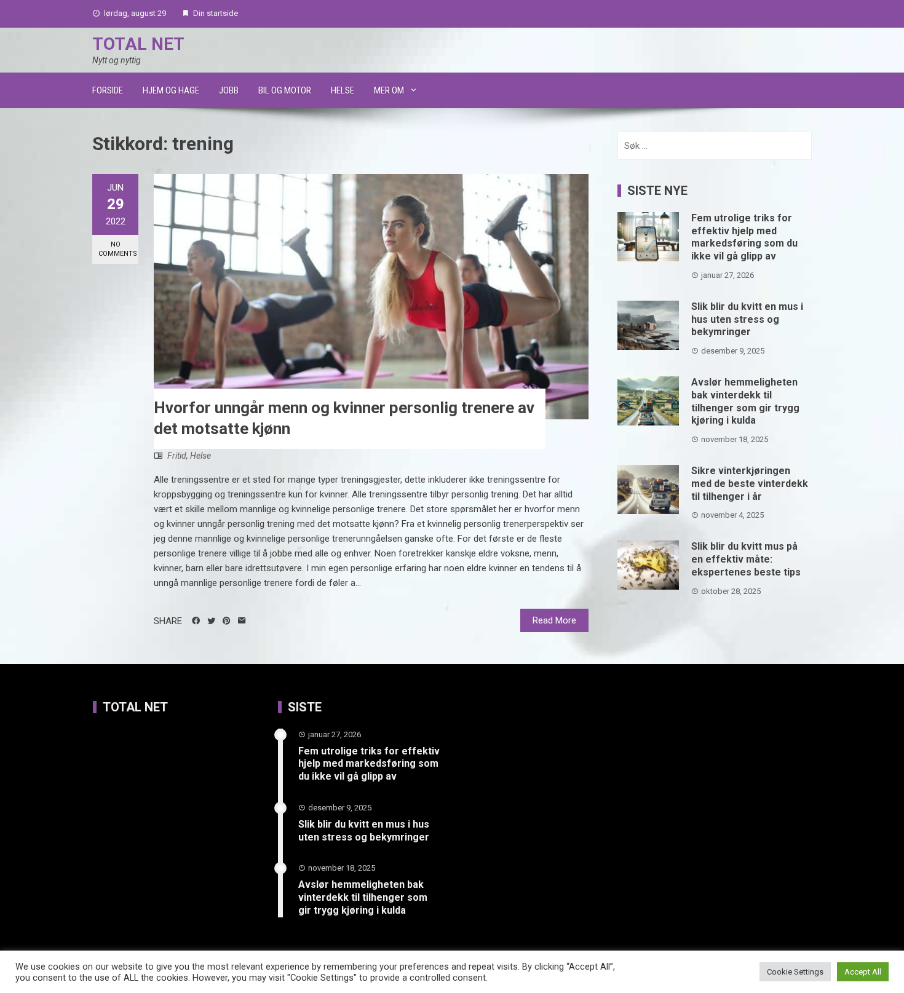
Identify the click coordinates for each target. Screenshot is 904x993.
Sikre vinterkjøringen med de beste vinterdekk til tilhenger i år (749, 483)
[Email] (242, 621)
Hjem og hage (171, 90)
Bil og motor (284, 90)
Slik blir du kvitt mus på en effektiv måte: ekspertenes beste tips (746, 559)
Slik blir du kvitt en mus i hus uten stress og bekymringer (747, 319)
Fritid (176, 456)
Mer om (389, 90)
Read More (554, 620)
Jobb (229, 90)
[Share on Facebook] (196, 621)
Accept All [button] (862, 971)
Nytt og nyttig (116, 60)
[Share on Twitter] (211, 621)
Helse (342, 90)
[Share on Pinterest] (226, 621)
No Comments (117, 249)
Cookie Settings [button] (795, 971)
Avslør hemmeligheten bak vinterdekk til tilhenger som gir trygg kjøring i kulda (745, 401)
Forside (107, 90)
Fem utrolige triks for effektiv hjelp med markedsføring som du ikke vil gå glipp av (744, 237)
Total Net (138, 44)
